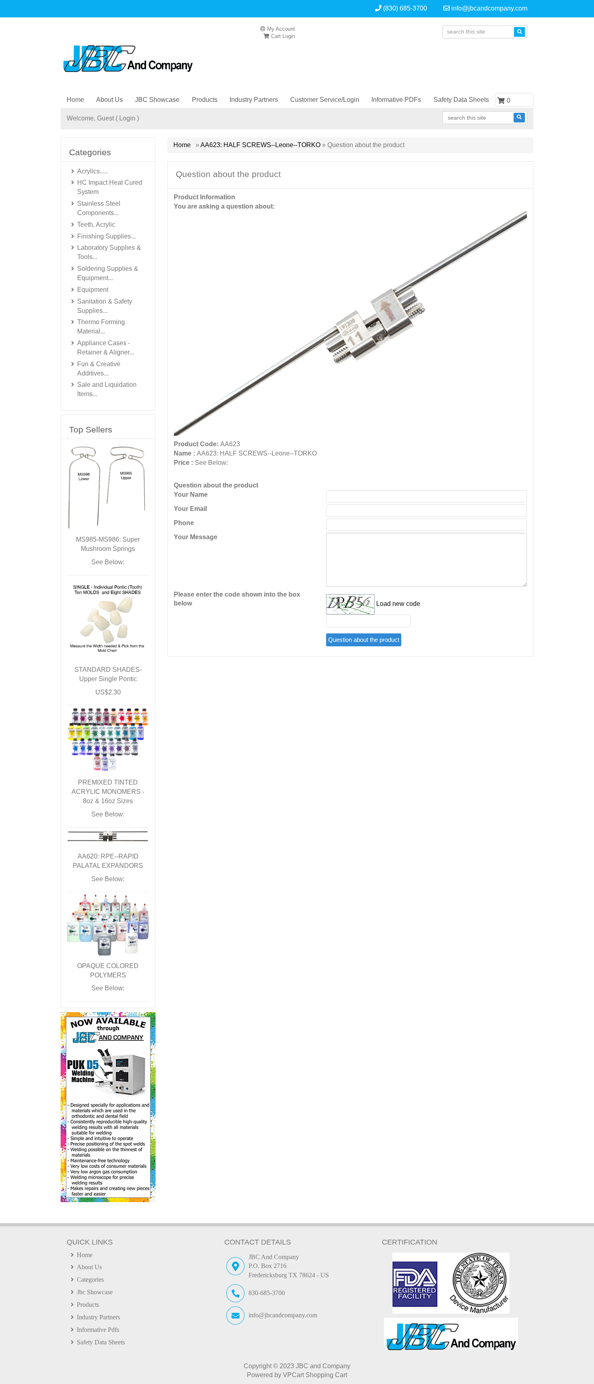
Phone (184, 522)
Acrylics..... (92, 171)
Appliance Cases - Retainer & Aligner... (105, 348)
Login (288, 36)
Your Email (190, 508)
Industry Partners (254, 99)
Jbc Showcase (95, 1292)
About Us (109, 99)
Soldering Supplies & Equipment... (107, 273)
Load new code (398, 603)
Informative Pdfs (98, 1329)
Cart (275, 36)
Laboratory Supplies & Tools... (109, 252)
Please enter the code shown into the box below (237, 599)
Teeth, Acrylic (96, 224)
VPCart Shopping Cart (315, 1374)
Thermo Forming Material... (101, 327)
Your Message (195, 537)
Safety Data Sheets (461, 99)
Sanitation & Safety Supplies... (104, 306)
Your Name (191, 494)
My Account (280, 29)
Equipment (92, 289)
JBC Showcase (157, 99)
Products (204, 99)
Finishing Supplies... (106, 236)
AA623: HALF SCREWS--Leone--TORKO (260, 144)
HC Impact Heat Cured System (109, 187)
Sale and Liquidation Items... (107, 389)
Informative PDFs (396, 99)
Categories (90, 1279)
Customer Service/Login (324, 99)
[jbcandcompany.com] (136, 57)
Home (75, 99)
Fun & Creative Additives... (98, 369)
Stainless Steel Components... (98, 208)
